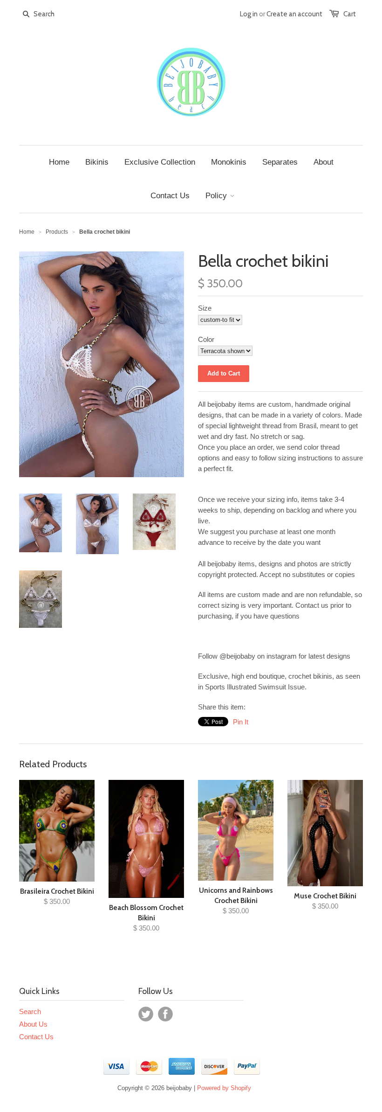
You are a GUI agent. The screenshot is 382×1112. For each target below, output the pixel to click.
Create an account (294, 14)
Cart (349, 14)
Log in (249, 14)
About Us (33, 1024)
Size (204, 308)
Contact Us (36, 1037)
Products (57, 232)
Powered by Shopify (224, 1087)
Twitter (145, 1014)
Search (30, 1011)
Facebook (165, 1014)
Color (206, 339)
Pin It (240, 722)
